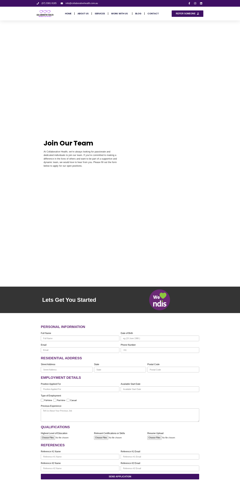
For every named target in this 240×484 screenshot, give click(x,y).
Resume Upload (155, 433)
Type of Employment (51, 396)
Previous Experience (51, 406)
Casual (73, 400)
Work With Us (119, 13)
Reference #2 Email (130, 463)
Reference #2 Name (51, 463)
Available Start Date (130, 384)
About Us (83, 13)
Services (100, 13)
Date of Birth (127, 333)
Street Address (48, 364)
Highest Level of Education (54, 433)
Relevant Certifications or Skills (109, 433)
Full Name (46, 333)
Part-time (61, 400)
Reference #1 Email (130, 451)
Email (44, 345)
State (96, 364)
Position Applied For (51, 384)
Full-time (48, 400)
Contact (153, 13)
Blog (138, 13)
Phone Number (128, 345)
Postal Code (153, 364)
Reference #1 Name (51, 451)
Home (68, 13)
